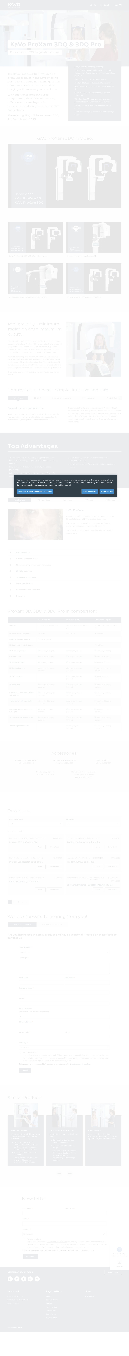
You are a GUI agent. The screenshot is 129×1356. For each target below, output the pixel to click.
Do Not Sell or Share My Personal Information (35, 491)
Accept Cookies (107, 491)
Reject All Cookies (90, 491)
